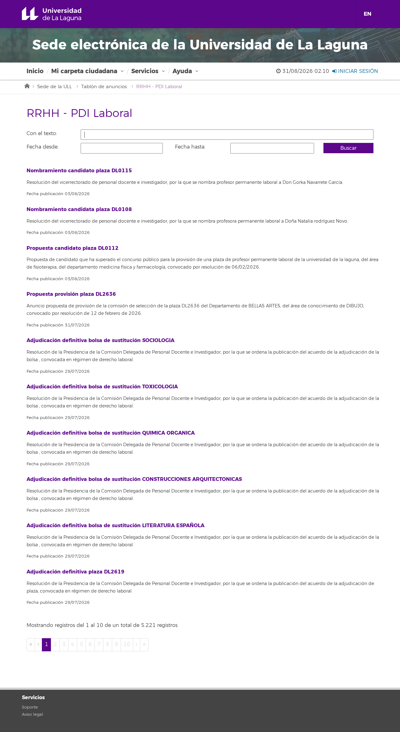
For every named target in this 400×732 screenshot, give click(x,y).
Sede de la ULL (54, 87)
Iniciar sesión (357, 71)
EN (367, 14)
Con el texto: (42, 133)
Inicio (35, 71)
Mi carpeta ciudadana (84, 71)
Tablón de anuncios (104, 87)
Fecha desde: (42, 147)
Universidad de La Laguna (60, 14)
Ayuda (182, 71)
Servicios (144, 71)
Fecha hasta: (190, 147)
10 (126, 644)
